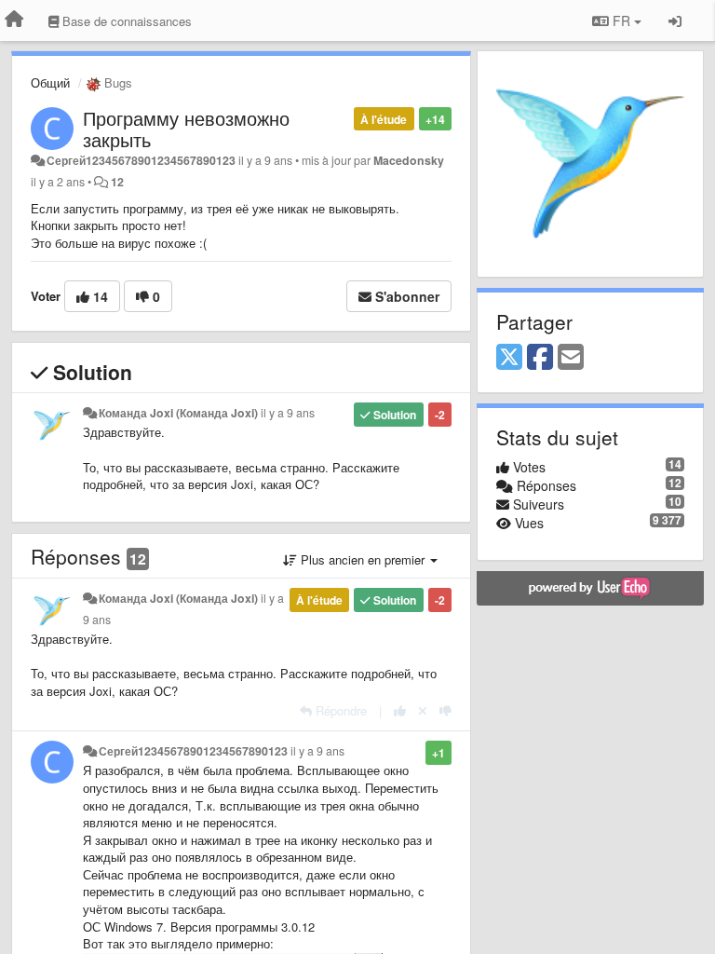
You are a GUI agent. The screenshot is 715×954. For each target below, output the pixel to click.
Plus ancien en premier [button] (362, 559)
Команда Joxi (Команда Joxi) (178, 412)
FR (621, 20)
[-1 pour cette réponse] (445, 710)
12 (117, 181)
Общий (50, 82)
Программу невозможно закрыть (186, 128)
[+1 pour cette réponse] (400, 710)
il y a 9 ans (288, 412)
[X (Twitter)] (509, 358)
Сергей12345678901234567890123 (141, 160)
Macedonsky (408, 160)
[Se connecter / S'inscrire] (675, 20)
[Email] (571, 358)
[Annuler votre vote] (422, 710)
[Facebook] (540, 358)
